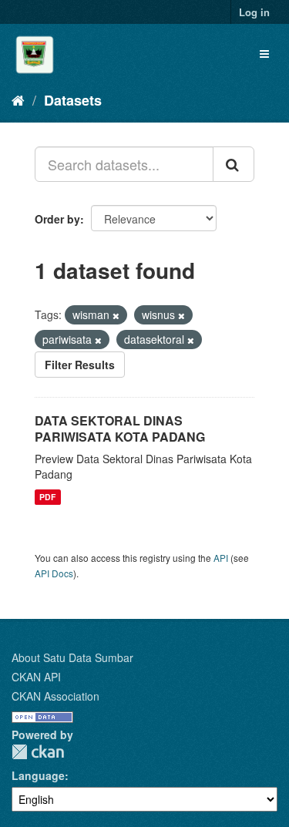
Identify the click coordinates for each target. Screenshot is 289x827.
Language (38, 775)
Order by (57, 219)
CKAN (38, 752)
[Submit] (233, 164)
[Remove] (116, 315)
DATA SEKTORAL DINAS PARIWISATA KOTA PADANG (120, 428)
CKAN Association (55, 696)
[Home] (18, 99)
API (220, 557)
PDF (47, 497)
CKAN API (36, 676)
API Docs (54, 573)
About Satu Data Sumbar (72, 657)
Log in (254, 12)
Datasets (73, 100)
